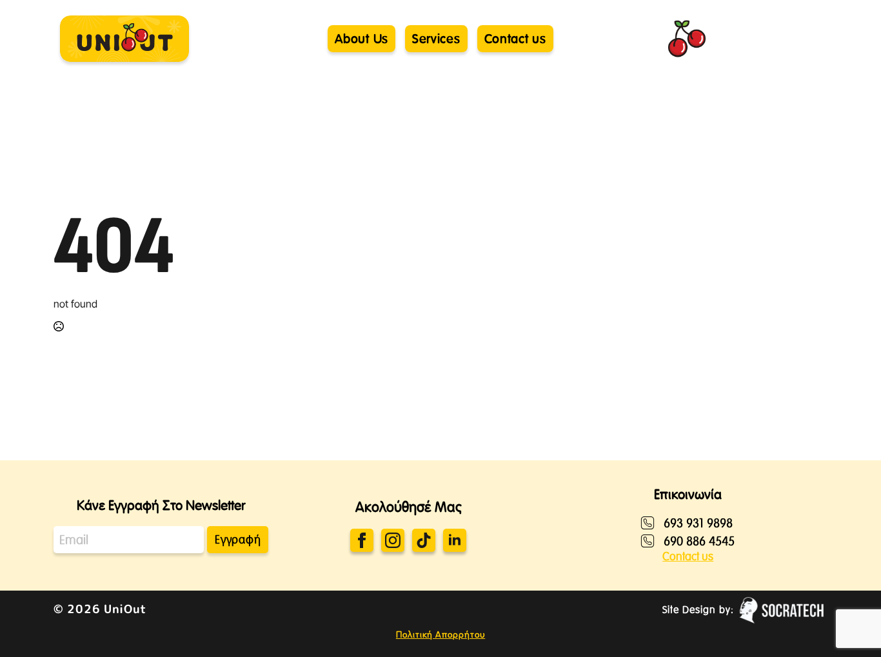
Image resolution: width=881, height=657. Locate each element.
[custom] (423, 540)
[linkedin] (454, 540)
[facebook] (361, 540)
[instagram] (392, 540)
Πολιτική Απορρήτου (440, 634)
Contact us (687, 556)
